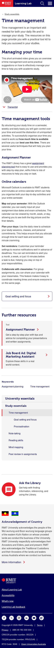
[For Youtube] (34, 617)
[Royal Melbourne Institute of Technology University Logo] (27, 580)
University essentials (19, 398)
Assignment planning (12, 386)
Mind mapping (16, 447)
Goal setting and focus (25, 419)
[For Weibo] (41, 617)
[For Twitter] (11, 617)
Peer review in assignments (23, 454)
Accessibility (8, 595)
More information (11, 562)
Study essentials (15, 405)
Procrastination (21, 426)
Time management (39, 386)
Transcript (12, 107)
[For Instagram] (19, 617)
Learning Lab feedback (13, 606)
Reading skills (16, 440)
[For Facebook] (4, 617)
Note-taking (14, 433)
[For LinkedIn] (26, 617)
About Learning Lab (12, 589)
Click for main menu (50, 3)
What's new (8, 601)
